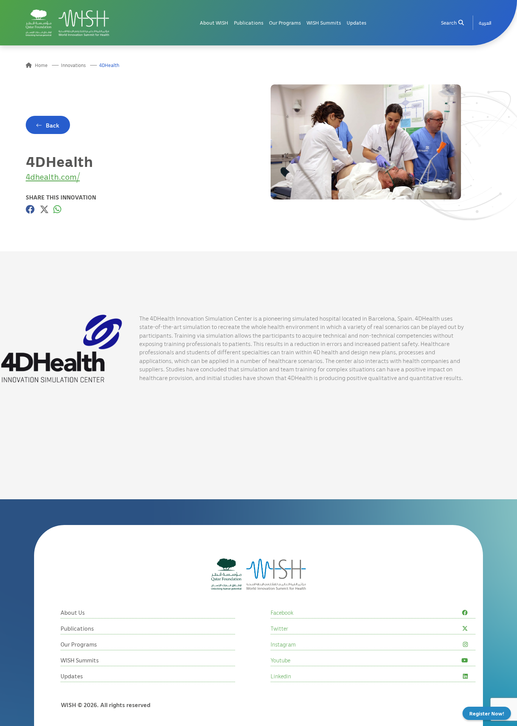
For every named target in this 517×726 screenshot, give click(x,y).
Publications (248, 22)
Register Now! (486, 713)
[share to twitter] (44, 209)
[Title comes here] (67, 22)
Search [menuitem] (449, 22)
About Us (73, 612)
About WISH (214, 22)
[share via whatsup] (57, 209)
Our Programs (285, 22)
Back (52, 125)
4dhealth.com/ (53, 176)
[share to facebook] (30, 209)
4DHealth (109, 65)
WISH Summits (324, 22)
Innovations (73, 65)
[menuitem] (485, 23)
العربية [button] (485, 22)
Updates (356, 22)
